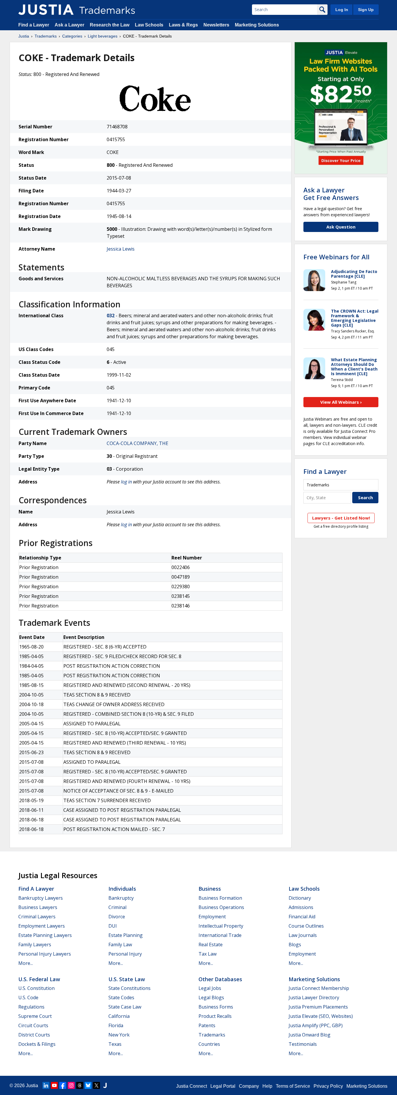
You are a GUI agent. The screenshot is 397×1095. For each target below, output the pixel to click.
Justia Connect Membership (319, 988)
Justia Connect (191, 1086)
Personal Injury (125, 954)
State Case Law (124, 1007)
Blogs (295, 944)
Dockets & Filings (37, 1044)
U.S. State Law (126, 979)
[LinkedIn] (45, 1085)
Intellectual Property (221, 926)
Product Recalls (215, 1016)
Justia (23, 36)
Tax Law (208, 954)
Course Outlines (306, 926)
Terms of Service (293, 1086)
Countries (209, 1044)
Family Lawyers (34, 944)
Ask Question (340, 227)
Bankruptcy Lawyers (40, 898)
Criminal (117, 907)
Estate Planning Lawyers (45, 935)
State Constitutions (129, 988)
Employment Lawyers (41, 926)
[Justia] (46, 9)
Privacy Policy (328, 1086)
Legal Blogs (211, 997)
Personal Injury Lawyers (44, 954)
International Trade (220, 935)
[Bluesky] (88, 1085)
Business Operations (221, 907)
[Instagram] (71, 1085)
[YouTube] (54, 1085)
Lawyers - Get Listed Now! (341, 518)
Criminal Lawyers (37, 916)
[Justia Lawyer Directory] (104, 1085)
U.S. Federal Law (39, 979)
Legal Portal (222, 1086)
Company (249, 1086)
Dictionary (300, 898)
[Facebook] (62, 1085)
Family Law (120, 944)
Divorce (116, 916)
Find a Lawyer (33, 24)
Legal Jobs (210, 988)
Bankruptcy (121, 898)
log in (126, 482)
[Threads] (79, 1085)
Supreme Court (35, 1016)
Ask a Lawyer (69, 24)
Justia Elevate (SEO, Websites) (321, 1016)
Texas (114, 1044)
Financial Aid (302, 916)
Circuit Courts (33, 1025)
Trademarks (46, 36)
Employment (212, 916)
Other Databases (220, 979)
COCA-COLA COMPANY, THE (137, 443)
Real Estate (211, 944)
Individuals (122, 888)
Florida (115, 1025)
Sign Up (366, 9)
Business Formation (220, 898)
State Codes (121, 997)
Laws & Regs (183, 24)
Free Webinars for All (336, 257)
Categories (72, 36)
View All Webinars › (341, 402)
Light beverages (102, 36)
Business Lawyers (37, 907)
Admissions (301, 907)
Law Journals (303, 935)
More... (25, 963)
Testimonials (303, 1044)
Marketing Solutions (257, 24)
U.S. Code (28, 997)
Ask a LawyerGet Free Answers (331, 193)
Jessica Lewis (121, 249)
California (119, 1016)
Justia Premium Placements (318, 1007)
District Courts (34, 1035)
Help (267, 1086)
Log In (341, 9)
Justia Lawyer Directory (314, 997)
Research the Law (109, 24)
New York (119, 1035)
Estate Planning (125, 935)
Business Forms (216, 1007)
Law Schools (149, 24)
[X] (96, 1085)
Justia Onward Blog (309, 1035)
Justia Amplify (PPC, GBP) (316, 1025)
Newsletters (216, 24)
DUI (112, 926)
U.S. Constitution (36, 988)
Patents (207, 1025)
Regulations (31, 1007)
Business (210, 888)
